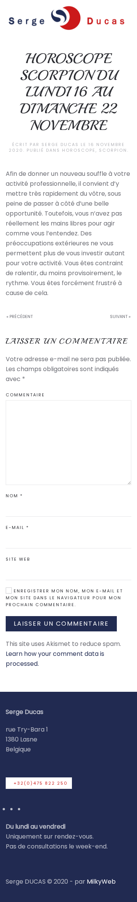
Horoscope (79, 150)
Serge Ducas (60, 144)
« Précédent (19, 316)
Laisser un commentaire (61, 623)
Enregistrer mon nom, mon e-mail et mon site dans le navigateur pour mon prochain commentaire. (64, 598)
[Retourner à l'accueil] (65, 17)
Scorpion (113, 150)
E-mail (17, 527)
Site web (18, 559)
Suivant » (120, 316)
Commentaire (25, 395)
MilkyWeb (101, 881)
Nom (14, 496)
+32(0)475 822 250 (41, 783)
